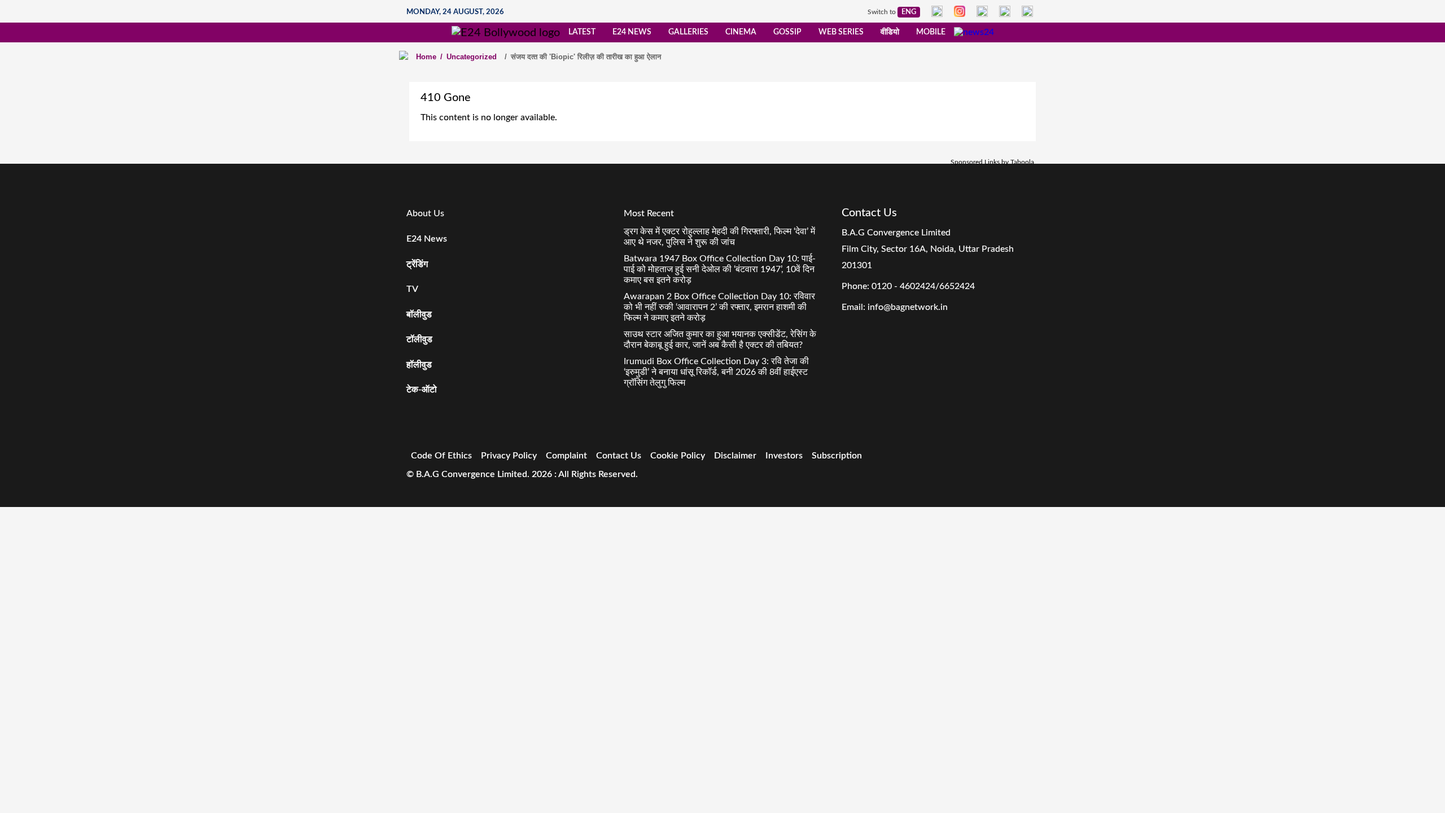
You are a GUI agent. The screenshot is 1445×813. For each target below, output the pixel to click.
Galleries (688, 32)
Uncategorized (468, 57)
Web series (841, 32)
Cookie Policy (677, 455)
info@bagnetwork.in (908, 307)
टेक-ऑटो (421, 389)
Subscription (837, 455)
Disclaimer (735, 455)
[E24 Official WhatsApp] (1004, 11)
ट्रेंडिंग (417, 264)
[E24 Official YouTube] (1027, 11)
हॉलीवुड (419, 364)
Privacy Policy (509, 455)
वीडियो (890, 32)
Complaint (566, 455)
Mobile (930, 32)
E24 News (631, 32)
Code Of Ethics (441, 455)
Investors (784, 455)
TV (412, 289)
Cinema (740, 32)
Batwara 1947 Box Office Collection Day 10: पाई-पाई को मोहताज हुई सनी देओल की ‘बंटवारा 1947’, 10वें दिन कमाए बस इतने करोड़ (720, 269)
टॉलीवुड (419, 339)
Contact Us (618, 455)
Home (426, 57)
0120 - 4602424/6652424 (923, 286)
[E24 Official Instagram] (959, 11)
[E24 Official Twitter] (982, 11)
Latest (581, 32)
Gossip (787, 32)
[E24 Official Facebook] (937, 11)
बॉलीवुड (419, 314)
